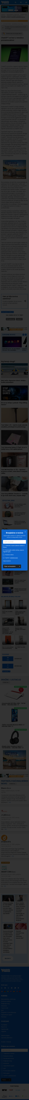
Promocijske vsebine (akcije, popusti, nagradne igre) (13, 550)
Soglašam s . (11, 557)
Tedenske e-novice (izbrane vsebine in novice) (14, 546)
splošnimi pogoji (14, 557)
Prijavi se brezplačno (10, 566)
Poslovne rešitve (9, 554)
